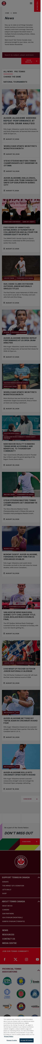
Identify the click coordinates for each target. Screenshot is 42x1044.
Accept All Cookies (26, 1040)
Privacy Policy (8, 1036)
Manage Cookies (12, 1040)
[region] (20, 1030)
